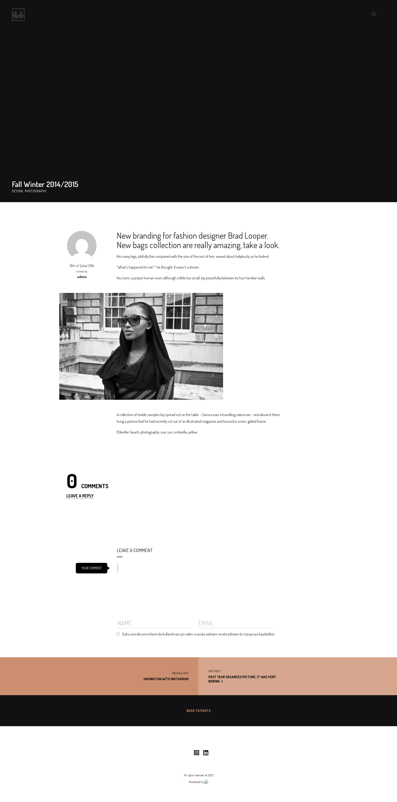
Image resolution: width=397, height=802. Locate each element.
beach (134, 432)
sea (163, 432)
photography (150, 432)
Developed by (196, 782)
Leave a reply (80, 496)
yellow (192, 432)
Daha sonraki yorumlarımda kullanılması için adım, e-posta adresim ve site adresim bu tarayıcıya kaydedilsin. (198, 634)
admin (82, 277)
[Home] (18, 14)
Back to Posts (198, 710)
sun (170, 432)
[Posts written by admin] (81, 245)
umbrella (180, 432)
